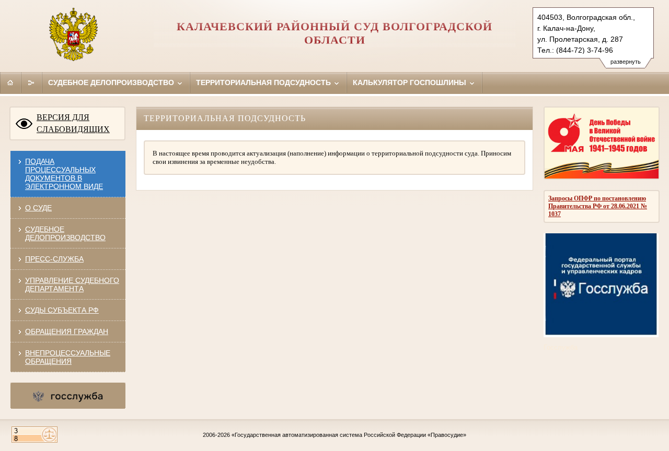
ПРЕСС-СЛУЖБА (54, 259)
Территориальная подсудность (264, 82)
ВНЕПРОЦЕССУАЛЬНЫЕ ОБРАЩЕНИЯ (67, 357)
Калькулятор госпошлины (410, 82)
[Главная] (10, 82)
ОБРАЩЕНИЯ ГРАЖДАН (66, 331)
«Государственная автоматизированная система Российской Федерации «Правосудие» (349, 435)
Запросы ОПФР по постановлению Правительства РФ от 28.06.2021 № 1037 (597, 206)
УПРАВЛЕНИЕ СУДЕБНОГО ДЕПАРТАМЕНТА (72, 284)
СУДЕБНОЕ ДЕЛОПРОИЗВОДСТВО (65, 233)
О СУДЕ (38, 208)
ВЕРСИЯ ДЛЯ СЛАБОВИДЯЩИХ (73, 123)
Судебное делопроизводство (112, 82)
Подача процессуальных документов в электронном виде (64, 174)
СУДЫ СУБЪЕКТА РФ (62, 310)
